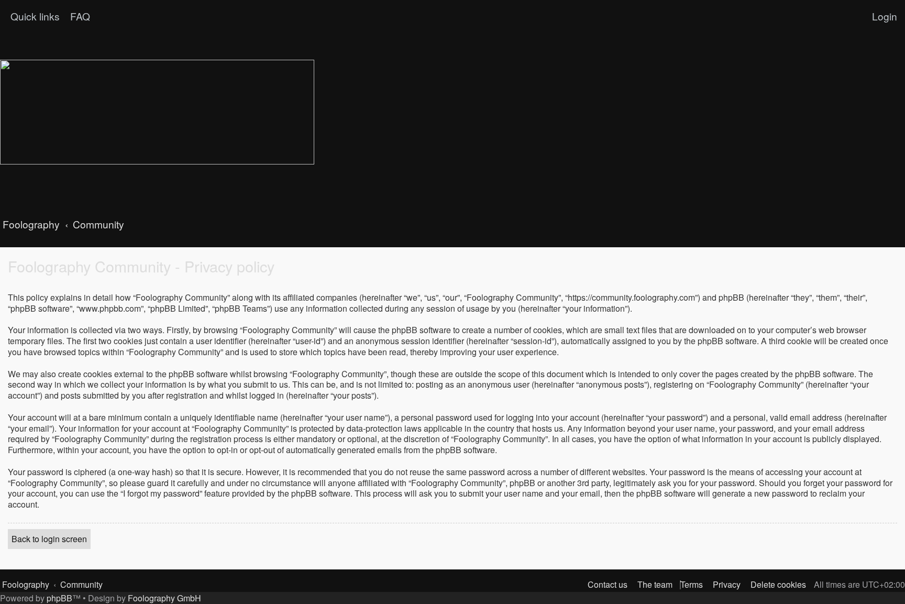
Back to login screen (49, 539)
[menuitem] (79, 16)
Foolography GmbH (164, 598)
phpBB (59, 598)
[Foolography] (157, 112)
